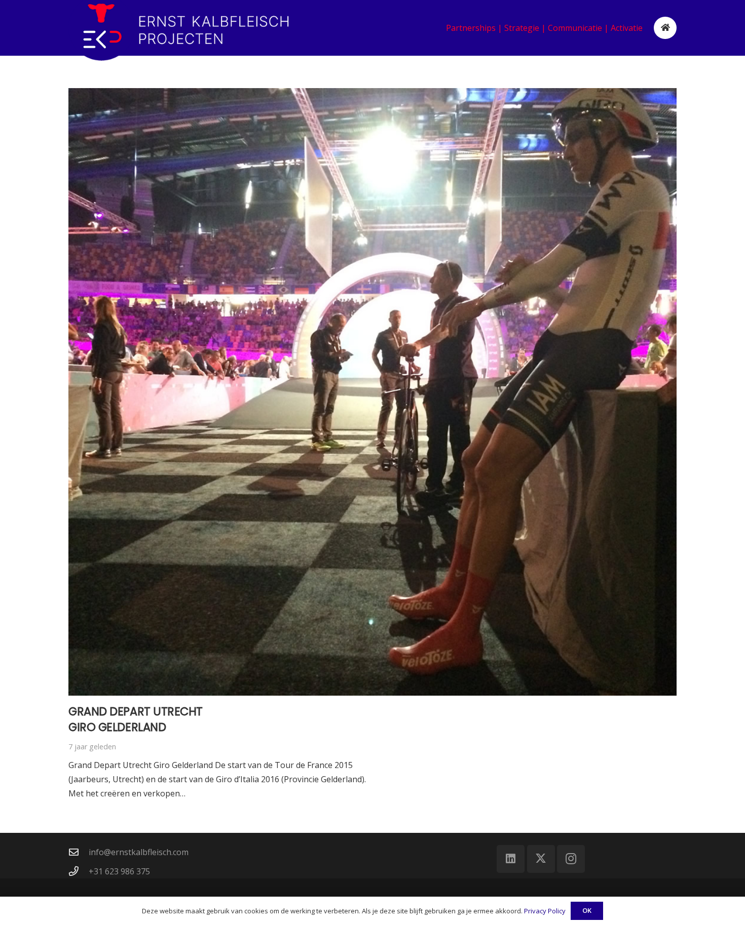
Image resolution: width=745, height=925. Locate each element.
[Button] (665, 28)
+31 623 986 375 (119, 871)
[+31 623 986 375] (78, 871)
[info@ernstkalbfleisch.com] (78, 852)
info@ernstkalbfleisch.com (139, 852)
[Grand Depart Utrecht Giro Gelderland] (372, 392)
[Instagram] (571, 859)
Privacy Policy (545, 910)
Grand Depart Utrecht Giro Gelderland (135, 719)
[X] (541, 859)
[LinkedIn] (511, 859)
